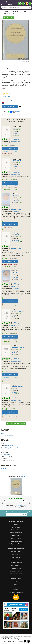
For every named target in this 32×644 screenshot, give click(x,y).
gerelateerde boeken (15, 141)
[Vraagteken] (23, 3)
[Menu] (30, 3)
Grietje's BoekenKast (18, 347)
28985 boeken (15, 133)
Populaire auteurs (16, 568)
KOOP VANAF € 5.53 (8, 18)
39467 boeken (15, 317)
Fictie (2, 433)
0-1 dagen (14, 131)
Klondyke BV (15, 195)
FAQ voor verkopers (16, 532)
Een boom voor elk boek (16, 592)
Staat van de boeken (16, 538)
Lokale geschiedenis (16, 571)
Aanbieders (20, 641)
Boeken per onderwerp (16, 560)
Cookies (9, 641)
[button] (2, 486)
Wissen (23, 476)
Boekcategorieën (16, 554)
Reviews (16, 524)
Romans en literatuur (7, 435)
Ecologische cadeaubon (16, 544)
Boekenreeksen (16, 557)
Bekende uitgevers (16, 565)
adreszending (10, 155)
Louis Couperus (20, 13)
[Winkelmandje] (19, 3)
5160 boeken (14, 353)
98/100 (15, 129)
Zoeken (14, 641)
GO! (25, 514)
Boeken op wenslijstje (16, 541)
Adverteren (16, 590)
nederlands (16, 211)
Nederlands (8, 91)
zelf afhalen (10, 151)
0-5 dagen (14, 351)
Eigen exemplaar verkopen (17, 423)
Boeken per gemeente (16, 562)
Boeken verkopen (16, 530)
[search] (29, 7)
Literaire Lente (16, 128)
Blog (16, 581)
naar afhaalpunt (10, 153)
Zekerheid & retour (16, 535)
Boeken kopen (16, 527)
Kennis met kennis (20, 505)
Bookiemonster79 (17, 387)
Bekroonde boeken (16, 551)
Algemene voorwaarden (23, 639)
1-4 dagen (14, 315)
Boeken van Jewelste (17, 311)
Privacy (4, 641)
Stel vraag (16, 139)
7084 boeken (14, 392)
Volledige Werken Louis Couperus (13, 448)
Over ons (16, 587)
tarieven (13, 221)
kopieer (18, 111)
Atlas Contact (9, 445)
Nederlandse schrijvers (10, 103)
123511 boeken (15, 200)
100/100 (15, 197)
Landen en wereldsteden (16, 574)
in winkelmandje (11, 148)
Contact (16, 584)
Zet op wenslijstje (11, 106)
